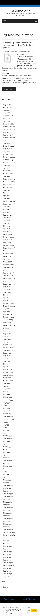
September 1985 (9, 532)
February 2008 (8, 254)
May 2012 (6, 226)
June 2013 (6, 207)
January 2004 (8, 320)
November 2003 (9, 325)
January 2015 (8, 176)
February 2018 (8, 135)
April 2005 (6, 298)
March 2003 (7, 345)
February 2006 (8, 273)
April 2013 (6, 209)
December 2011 (8, 234)
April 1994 (6, 463)
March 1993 (7, 480)
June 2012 (6, 223)
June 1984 (6, 538)
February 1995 (8, 458)
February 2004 (8, 317)
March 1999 (7, 397)
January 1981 (7, 574)
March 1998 (7, 414)
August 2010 (7, 240)
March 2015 (7, 171)
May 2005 (6, 295)
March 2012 (7, 232)
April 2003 (6, 342)
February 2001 (8, 381)
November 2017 (9, 138)
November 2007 (9, 256)
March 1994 (7, 466)
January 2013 (8, 218)
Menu (5, 21)
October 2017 (8, 140)
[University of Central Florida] (14, 2)
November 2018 (9, 127)
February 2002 (8, 372)
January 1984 (8, 552)
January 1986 (8, 530)
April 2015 (6, 168)
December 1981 (8, 565)
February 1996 (8, 450)
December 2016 (9, 146)
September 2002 (9, 353)
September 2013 (9, 204)
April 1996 (6, 444)
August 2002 (7, 356)
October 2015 (8, 160)
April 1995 (6, 455)
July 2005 (6, 289)
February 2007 (8, 265)
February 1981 (8, 571)
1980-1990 (20, 51)
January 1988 (8, 519)
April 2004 (7, 312)
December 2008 (9, 248)
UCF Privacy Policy (28, 610)
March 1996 (7, 447)
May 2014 (6, 193)
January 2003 (8, 350)
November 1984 (9, 535)
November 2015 (9, 157)
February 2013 (8, 215)
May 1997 (6, 430)
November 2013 (9, 201)
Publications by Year (28, 51)
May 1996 (6, 441)
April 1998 (6, 411)
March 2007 (7, 262)
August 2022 (7, 107)
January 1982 (8, 563)
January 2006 (8, 276)
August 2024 (7, 105)
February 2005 (8, 303)
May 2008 (6, 251)
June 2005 (7, 292)
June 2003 (7, 339)
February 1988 (8, 516)
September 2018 (9, 129)
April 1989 (6, 499)
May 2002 (6, 364)
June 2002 (7, 361)
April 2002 (6, 367)
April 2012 (6, 229)
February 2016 (8, 154)
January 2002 (8, 375)
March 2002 (7, 369)
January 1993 (8, 485)
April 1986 (6, 521)
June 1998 (6, 405)
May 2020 (6, 118)
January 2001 (8, 383)
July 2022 (6, 110)
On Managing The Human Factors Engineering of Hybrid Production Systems (17, 45)
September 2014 (9, 185)
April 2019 (6, 121)
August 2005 (7, 287)
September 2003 (9, 331)
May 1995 (6, 452)
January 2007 (8, 267)
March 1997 (7, 436)
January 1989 (8, 507)
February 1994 (8, 469)
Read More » (8, 89)
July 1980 (6, 576)
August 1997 (7, 422)
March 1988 (7, 513)
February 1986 (8, 527)
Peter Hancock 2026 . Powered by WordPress (20, 599)
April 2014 (6, 196)
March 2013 (7, 212)
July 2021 (6, 113)
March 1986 (7, 524)
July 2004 (6, 309)
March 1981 (7, 568)
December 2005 (9, 278)
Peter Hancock (20, 10)
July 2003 (6, 336)
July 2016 (6, 151)
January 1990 (8, 496)
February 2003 (8, 347)
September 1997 (9, 419)
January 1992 (8, 494)
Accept (34, 610)
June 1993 (6, 472)
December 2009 (9, 243)
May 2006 (6, 270)
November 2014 (9, 182)
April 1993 (6, 477)
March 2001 (7, 378)
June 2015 (6, 165)
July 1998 (6, 403)
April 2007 (6, 259)
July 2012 (6, 220)
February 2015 (8, 174)
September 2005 (9, 284)
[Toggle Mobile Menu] (38, 2)
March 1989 (7, 502)
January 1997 (8, 438)
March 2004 (7, 314)
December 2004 (9, 306)
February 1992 (8, 491)
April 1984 (6, 543)
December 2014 (9, 179)
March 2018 (7, 132)
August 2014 (7, 187)
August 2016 (7, 149)
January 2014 (8, 198)
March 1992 (7, 488)
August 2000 (8, 386)
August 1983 (7, 554)
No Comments (13, 51)
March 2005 (7, 300)
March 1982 (7, 557)
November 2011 (8, 237)
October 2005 (8, 281)
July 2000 (6, 389)
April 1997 (6, 433)
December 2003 (9, 323)
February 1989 (8, 505)
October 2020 (8, 116)
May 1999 (6, 394)
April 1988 (6, 510)
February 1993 (8, 483)
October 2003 (8, 328)
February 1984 (8, 549)
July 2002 (6, 358)
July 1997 (6, 425)
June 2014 (6, 190)
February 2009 (8, 245)
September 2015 (9, 163)
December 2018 (9, 124)
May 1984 (6, 541)
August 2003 (7, 334)
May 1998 (6, 408)
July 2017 (6, 143)
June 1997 (6, 427)
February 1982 (8, 560)
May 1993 (6, 474)
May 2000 (6, 392)
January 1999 (8, 400)
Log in (5, 587)
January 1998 (8, 416)
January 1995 (8, 461)
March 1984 (7, 546)
